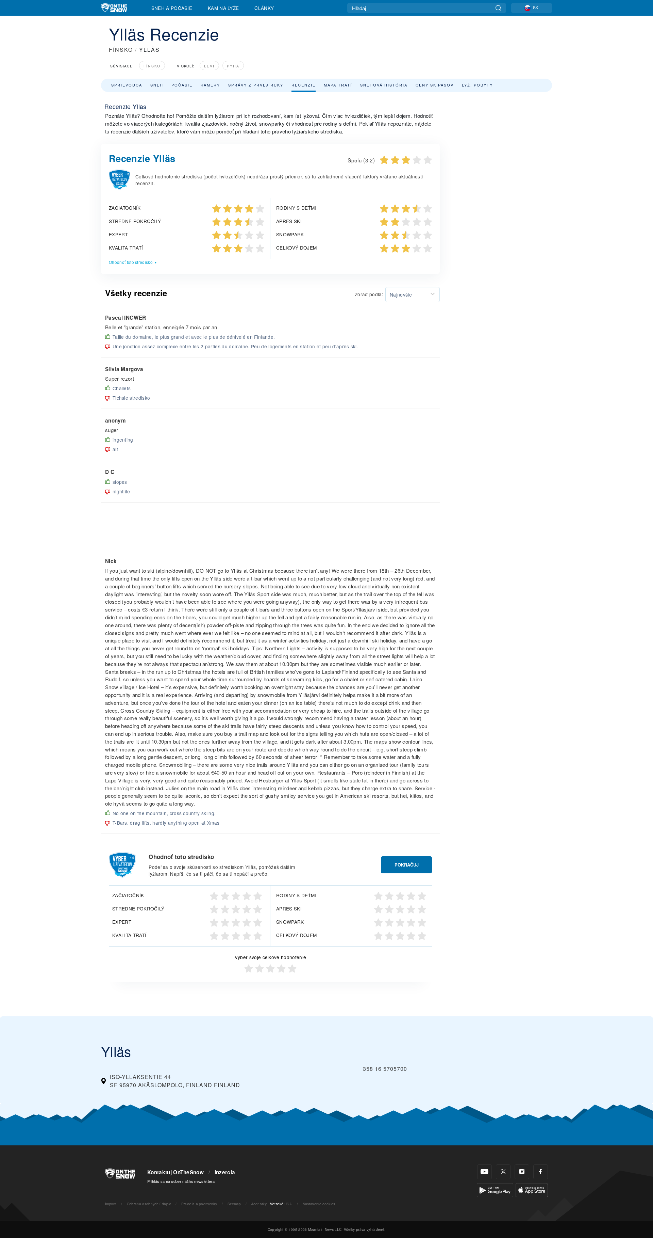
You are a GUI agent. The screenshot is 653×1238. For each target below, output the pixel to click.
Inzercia (225, 1172)
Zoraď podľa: (369, 294)
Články (264, 7)
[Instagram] (522, 1171)
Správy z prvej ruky (255, 85)
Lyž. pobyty (477, 85)
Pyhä (233, 65)
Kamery (210, 85)
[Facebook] (540, 1171)
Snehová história (383, 85)
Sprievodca (126, 85)
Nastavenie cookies (319, 1203)
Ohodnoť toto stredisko (131, 262)
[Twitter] (503, 1171)
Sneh (156, 85)
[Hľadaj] (498, 8)
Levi (209, 65)
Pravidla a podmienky (199, 1203)
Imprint (110, 1203)
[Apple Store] (532, 1189)
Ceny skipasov (435, 85)
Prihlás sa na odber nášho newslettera (181, 1181)
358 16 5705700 (385, 1069)
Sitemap (234, 1203)
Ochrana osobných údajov (149, 1203)
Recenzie (303, 85)
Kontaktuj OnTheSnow (175, 1172)
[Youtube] (484, 1171)
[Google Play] (495, 1189)
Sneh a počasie (171, 7)
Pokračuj (407, 865)
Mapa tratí (338, 85)
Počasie (181, 85)
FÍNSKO (121, 49)
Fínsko (152, 65)
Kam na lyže (223, 7)
